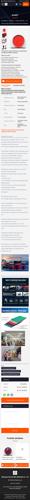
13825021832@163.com (9, 1)
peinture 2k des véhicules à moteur (11, 371)
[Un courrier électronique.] (12, 395)
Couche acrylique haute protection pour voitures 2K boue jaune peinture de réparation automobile (21, 458)
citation (26, 4)
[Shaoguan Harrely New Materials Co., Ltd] (8, 4)
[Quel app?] (8, 395)
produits (11, 20)
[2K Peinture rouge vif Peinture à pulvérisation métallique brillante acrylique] (18, 38)
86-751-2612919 (24, 1)
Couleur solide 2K (19, 20)
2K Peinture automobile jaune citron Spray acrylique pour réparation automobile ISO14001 (7, 458)
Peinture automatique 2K (8, 368)
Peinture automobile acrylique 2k (10, 374)
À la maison (4, 20)
